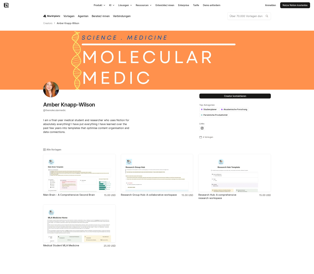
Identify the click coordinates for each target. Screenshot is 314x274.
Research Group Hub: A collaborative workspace (149, 194)
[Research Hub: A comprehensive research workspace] (234, 173)
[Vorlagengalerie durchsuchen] (267, 16)
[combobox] (249, 16)
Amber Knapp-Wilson (68, 23)
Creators (47, 23)
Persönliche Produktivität (215, 115)
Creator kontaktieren (235, 96)
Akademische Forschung (235, 109)
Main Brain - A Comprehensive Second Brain (69, 194)
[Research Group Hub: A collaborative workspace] (157, 173)
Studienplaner (210, 109)
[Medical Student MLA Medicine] (79, 223)
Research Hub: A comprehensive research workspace (217, 196)
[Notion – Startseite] (6, 5)
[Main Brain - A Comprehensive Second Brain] (79, 173)
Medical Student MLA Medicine (61, 245)
